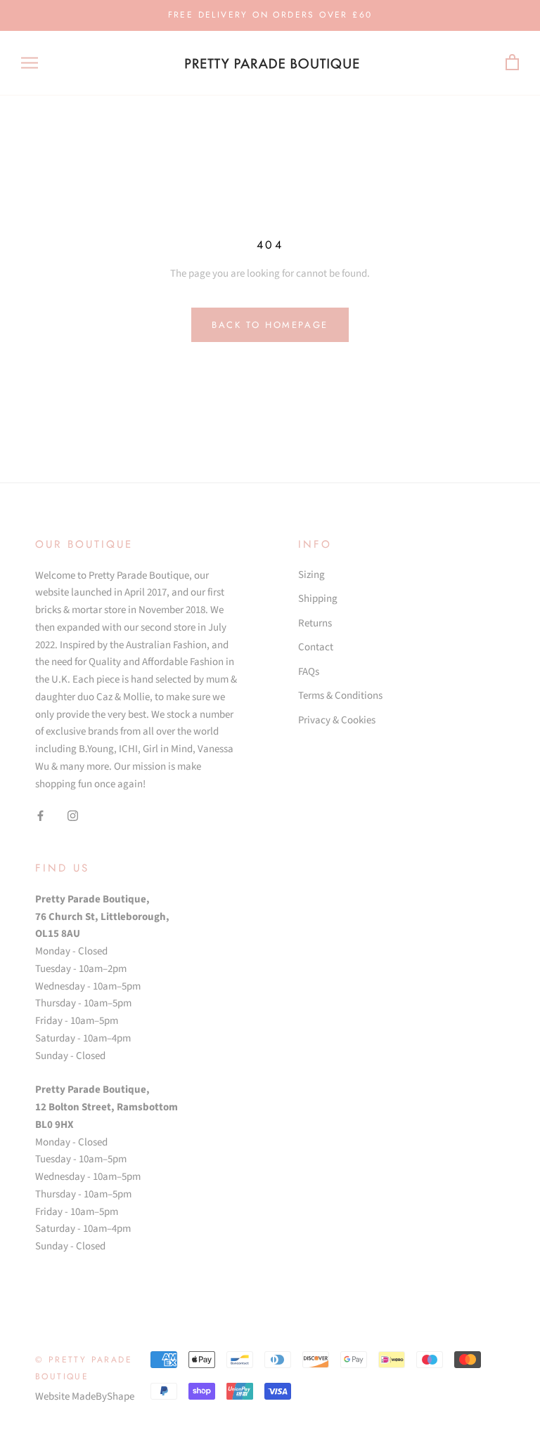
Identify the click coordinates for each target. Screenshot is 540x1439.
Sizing (311, 574)
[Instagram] (73, 815)
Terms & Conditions (340, 695)
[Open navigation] (29, 63)
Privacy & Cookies (336, 720)
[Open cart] (512, 63)
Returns (315, 623)
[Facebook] (40, 815)
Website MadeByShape (84, 1396)
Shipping (318, 598)
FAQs (308, 671)
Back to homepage (270, 324)
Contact (315, 647)
